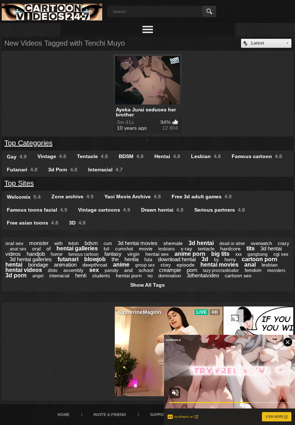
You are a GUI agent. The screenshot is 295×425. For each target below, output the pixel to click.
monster (39, 243)
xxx (238, 254)
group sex (145, 265)
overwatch (261, 243)
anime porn (189, 254)
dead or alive (232, 243)
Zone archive (72, 196)
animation (65, 265)
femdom (253, 270)
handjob (36, 254)
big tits (220, 254)
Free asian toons (32, 223)
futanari (68, 259)
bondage (38, 265)
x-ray (186, 248)
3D (77, 223)
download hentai (177, 259)
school (146, 270)
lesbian (270, 265)
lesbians (166, 248)
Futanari (22, 169)
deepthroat (94, 265)
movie (146, 248)
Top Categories (28, 143)
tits (250, 248)
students (101, 275)
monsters (276, 270)
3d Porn (62, 169)
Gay (17, 157)
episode (186, 265)
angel (38, 275)
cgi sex (281, 254)
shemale (173, 243)
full (106, 248)
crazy (283, 243)
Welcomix (24, 197)
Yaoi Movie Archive (132, 196)
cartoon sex (238, 275)
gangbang (258, 254)
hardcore (230, 248)
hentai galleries (77, 248)
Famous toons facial (37, 210)
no (150, 275)
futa (148, 259)
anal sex (18, 248)
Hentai (167, 156)
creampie (170, 270)
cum (108, 243)
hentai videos (23, 270)
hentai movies (219, 265)
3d (204, 259)
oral (36, 248)
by (216, 259)
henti (80, 275)
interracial (59, 275)
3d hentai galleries (31, 259)
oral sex (14, 243)
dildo (53, 270)
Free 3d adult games (202, 196)
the (115, 259)
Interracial (105, 169)
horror (57, 254)
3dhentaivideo (203, 275)
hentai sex (157, 254)
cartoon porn (259, 259)
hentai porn (129, 275)
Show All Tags (147, 285)
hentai (13, 265)
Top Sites (19, 183)
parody (111, 270)
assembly (73, 270)
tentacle (206, 248)
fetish (73, 243)
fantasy (113, 254)
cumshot (124, 248)
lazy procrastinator (221, 270)
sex (94, 270)
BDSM (131, 156)
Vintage (51, 156)
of (48, 248)
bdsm (91, 243)
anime (121, 265)
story (165, 265)
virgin (133, 254)
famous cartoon (83, 254)
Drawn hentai (162, 210)
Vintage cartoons (104, 210)
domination (169, 275)
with (58, 243)
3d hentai (201, 243)
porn (192, 270)
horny (230, 259)
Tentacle (92, 156)
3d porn (16, 275)
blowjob (95, 259)
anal (250, 265)
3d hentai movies (138, 243)
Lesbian (206, 156)
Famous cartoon (257, 156)
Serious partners (219, 210)
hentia (131, 259)
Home (63, 414)
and (128, 270)
